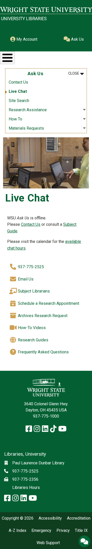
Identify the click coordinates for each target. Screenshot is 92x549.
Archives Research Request (42, 315)
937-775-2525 (30, 266)
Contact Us (18, 82)
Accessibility (50, 518)
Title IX (81, 531)
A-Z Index (17, 531)
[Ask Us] (84, 541)
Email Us (25, 279)
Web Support (48, 543)
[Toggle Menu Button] (7, 57)
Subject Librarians (33, 291)
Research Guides (32, 340)
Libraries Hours (26, 487)
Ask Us (77, 39)
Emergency (41, 531)
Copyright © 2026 (17, 518)
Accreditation (78, 518)
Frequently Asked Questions (43, 352)
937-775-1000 (46, 416)
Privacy (63, 531)
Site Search (19, 100)
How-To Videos (31, 327)
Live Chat (18, 91)
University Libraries (24, 18)
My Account (26, 39)
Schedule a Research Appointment (48, 303)
